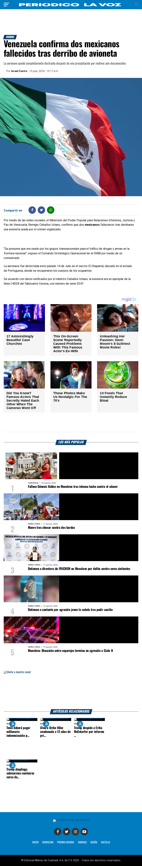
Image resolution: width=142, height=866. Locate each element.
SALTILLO (105, 842)
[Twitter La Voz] (66, 831)
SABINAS (82, 842)
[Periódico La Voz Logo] (71, 6)
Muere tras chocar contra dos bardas (51, 528)
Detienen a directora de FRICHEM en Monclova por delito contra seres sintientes (79, 569)
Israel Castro (19, 71)
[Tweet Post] (41, 210)
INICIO (35, 842)
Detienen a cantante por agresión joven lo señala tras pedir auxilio (70, 610)
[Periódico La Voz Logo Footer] (71, 819)
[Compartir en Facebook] (32, 210)
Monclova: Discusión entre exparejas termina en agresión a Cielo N (70, 651)
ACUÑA (93, 842)
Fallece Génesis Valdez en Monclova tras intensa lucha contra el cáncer (73, 487)
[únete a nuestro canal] (71, 690)
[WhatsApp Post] (50, 210)
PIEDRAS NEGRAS (65, 842)
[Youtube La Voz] (84, 831)
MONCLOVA (47, 842)
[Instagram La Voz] (75, 831)
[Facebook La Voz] (57, 831)
